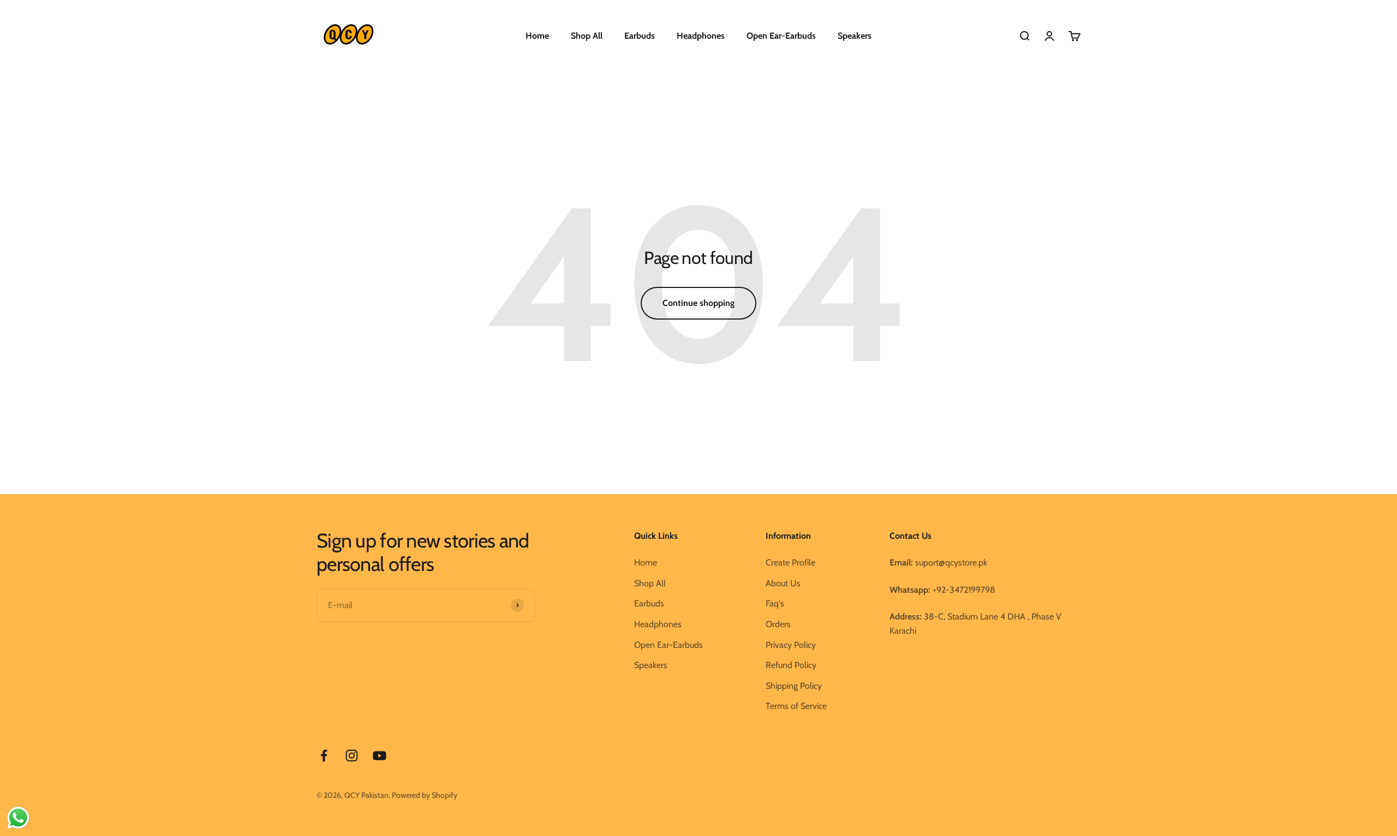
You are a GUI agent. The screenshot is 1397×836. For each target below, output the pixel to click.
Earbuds (639, 36)
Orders (778, 624)
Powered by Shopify (424, 795)
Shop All (586, 36)
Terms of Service (796, 706)
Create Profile (790, 562)
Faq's (775, 603)
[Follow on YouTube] (379, 755)
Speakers (854, 36)
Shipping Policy (794, 686)
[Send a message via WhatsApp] (18, 818)
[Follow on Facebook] (324, 755)
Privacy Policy (791, 645)
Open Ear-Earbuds (781, 36)
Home (537, 36)
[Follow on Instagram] (351, 755)
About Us (783, 583)
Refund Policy (791, 665)
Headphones (701, 36)
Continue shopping (698, 303)
